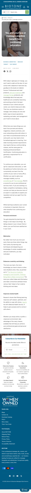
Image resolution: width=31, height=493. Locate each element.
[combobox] (19, 12)
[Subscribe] (25, 350)
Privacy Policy (6, 439)
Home (4, 17)
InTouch (10, 17)
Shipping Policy (6, 434)
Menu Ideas (5, 422)
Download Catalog (7, 417)
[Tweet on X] (7, 71)
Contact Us (5, 414)
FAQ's (3, 419)
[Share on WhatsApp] (10, 71)
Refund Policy (5, 436)
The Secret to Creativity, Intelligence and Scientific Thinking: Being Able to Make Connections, (14, 274)
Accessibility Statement (8, 443)
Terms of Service (6, 441)
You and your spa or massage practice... (12, 19)
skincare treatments (16, 93)
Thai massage (18, 181)
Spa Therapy (13, 64)
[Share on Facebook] (4, 71)
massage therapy (8, 95)
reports (24, 302)
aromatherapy (7, 181)
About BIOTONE (6, 432)
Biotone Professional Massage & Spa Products (17, 481)
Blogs (3, 412)
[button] (3, 7)
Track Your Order (6, 424)
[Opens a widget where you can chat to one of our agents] (24, 490)
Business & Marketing (9, 61)
